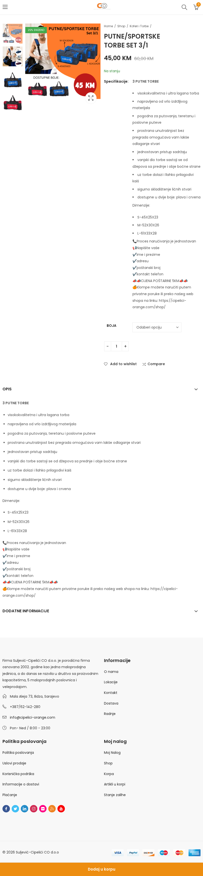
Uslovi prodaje (14, 763)
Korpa (109, 773)
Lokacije (111, 682)
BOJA (111, 325)
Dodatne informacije (25, 611)
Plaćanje (9, 794)
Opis (7, 389)
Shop (121, 26)
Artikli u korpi (114, 784)
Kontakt (110, 692)
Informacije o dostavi (20, 784)
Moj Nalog (112, 752)
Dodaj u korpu (101, 869)
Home (108, 26)
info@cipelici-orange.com (32, 717)
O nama (111, 671)
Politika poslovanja (18, 752)
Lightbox (91, 98)
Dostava (111, 703)
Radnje (110, 713)
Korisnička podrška (18, 773)
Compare (156, 364)
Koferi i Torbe (139, 26)
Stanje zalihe (115, 794)
